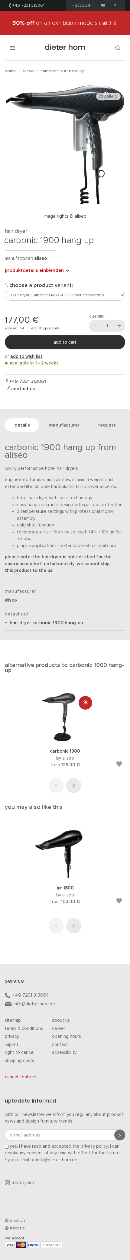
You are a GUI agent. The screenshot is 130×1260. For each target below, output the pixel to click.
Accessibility (64, 1052)
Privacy (12, 1036)
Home (10, 71)
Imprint (11, 1044)
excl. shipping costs (45, 328)
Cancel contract (21, 1077)
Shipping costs (19, 1060)
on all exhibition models (65, 23)
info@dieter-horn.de (34, 1003)
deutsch (17, 1221)
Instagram (23, 1183)
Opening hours (66, 1036)
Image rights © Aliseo (65, 216)
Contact (60, 1044)
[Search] (117, 47)
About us (61, 1020)
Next (73, 785)
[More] (119, 326)
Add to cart (65, 342)
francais (17, 1228)
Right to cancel (19, 1052)
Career (58, 1028)
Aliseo (28, 71)
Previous (56, 785)
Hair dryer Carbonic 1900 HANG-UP (45, 622)
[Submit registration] (119, 1135)
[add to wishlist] (119, 765)
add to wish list (26, 356)
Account (82, 5)
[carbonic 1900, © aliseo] (65, 740)
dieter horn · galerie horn (65, 47)
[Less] (95, 326)
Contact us (22, 388)
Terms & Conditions (24, 1028)
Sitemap (13, 1020)
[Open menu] (12, 47)
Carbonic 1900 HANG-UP (63, 71)
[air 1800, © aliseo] (65, 877)
